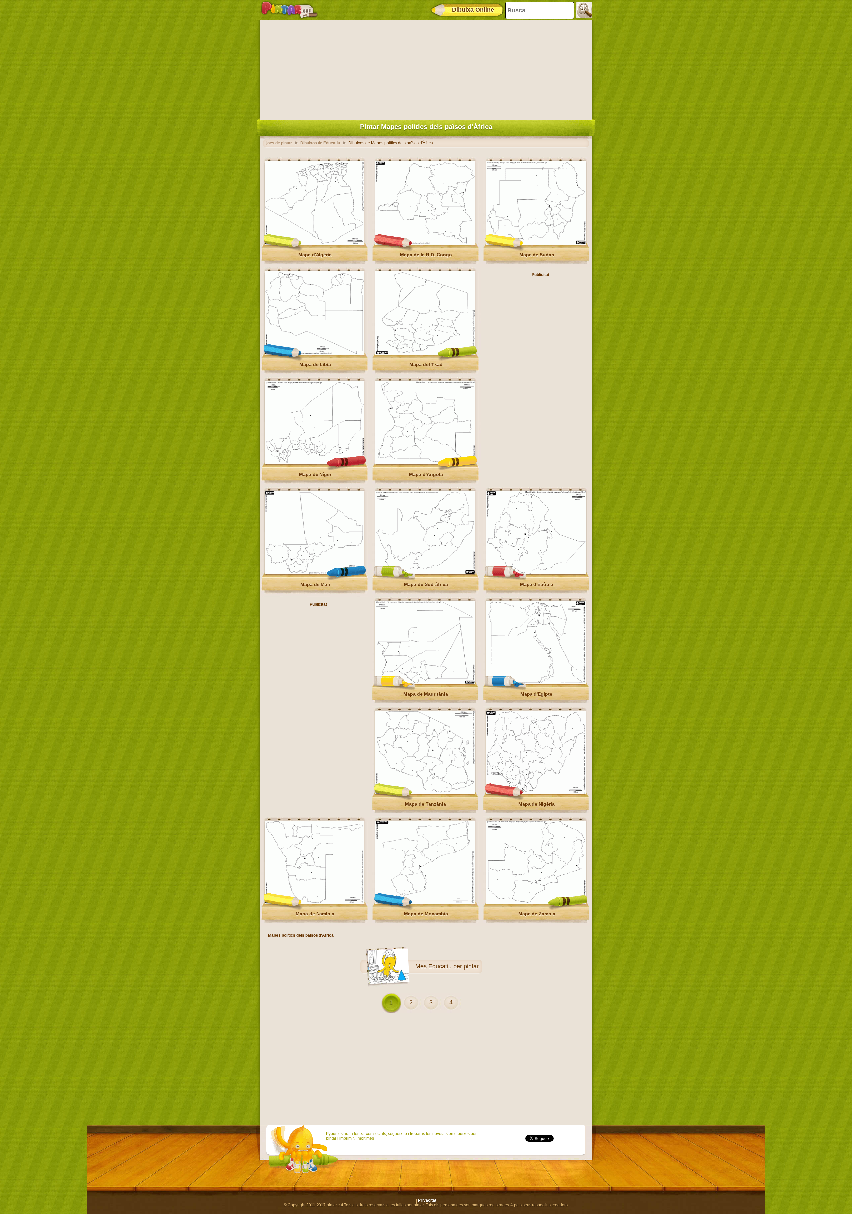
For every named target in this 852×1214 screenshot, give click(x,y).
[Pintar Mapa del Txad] (425, 353)
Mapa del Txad (426, 364)
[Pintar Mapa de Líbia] (314, 353)
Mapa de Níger (315, 474)
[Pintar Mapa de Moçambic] (425, 902)
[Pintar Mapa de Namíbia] (314, 902)
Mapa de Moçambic (426, 913)
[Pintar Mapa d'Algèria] (314, 243)
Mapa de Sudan (536, 254)
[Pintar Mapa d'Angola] (425, 463)
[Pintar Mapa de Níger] (314, 463)
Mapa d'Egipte (536, 694)
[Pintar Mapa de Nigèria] (536, 792)
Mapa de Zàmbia (536, 913)
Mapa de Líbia (315, 364)
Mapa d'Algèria (315, 254)
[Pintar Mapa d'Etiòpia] (536, 573)
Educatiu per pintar (453, 966)
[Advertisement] (426, 68)
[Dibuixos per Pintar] (289, 10)
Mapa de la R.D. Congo (426, 254)
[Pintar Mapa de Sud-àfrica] (425, 573)
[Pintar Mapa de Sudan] (536, 243)
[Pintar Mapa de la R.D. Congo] (425, 243)
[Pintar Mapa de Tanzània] (425, 792)
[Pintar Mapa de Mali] (314, 573)
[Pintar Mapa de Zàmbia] (536, 902)
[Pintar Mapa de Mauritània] (425, 682)
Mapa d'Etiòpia (536, 584)
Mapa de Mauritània (425, 694)
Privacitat (427, 1200)
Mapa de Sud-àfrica (426, 584)
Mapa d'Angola (426, 474)
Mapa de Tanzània (425, 804)
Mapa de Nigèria (536, 804)
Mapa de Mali (315, 584)
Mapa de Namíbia (315, 913)
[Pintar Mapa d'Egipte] (536, 682)
